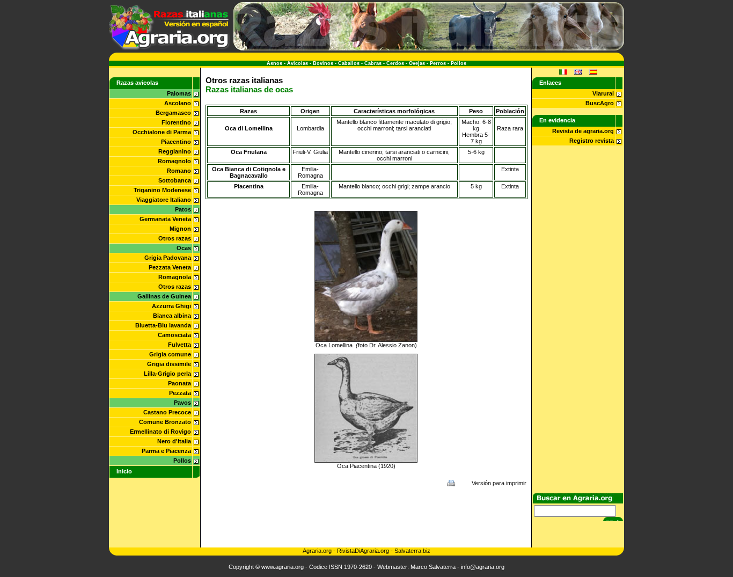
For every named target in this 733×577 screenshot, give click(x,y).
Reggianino (174, 151)
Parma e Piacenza (166, 451)
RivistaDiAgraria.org (364, 550)
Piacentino (176, 141)
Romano (179, 170)
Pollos (458, 63)
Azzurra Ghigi (171, 306)
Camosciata (174, 335)
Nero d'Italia (174, 441)
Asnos (274, 63)
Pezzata (180, 393)
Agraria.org (317, 550)
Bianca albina (172, 315)
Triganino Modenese (162, 190)
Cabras (373, 63)
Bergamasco (173, 112)
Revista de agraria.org (583, 131)
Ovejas (417, 63)
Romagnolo (174, 161)
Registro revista (591, 140)
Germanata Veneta (165, 219)
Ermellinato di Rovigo (160, 431)
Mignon (180, 228)
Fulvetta (179, 344)
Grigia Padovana (167, 257)
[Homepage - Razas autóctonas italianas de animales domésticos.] (169, 48)
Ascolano (177, 103)
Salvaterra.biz (412, 550)
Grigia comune (170, 354)
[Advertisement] (366, 517)
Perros (438, 63)
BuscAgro (599, 103)
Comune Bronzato (165, 422)
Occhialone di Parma (162, 132)
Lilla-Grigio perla (167, 373)
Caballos (349, 63)
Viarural (603, 93)
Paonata (179, 383)
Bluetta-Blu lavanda (163, 325)
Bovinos (323, 63)
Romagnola (174, 277)
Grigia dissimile (169, 364)
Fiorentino (176, 122)
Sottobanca (174, 180)
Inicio (124, 471)
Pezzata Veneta (170, 267)
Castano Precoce (167, 412)
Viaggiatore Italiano (163, 199)
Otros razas (174, 238)
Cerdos (395, 63)
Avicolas (297, 63)
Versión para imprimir (499, 483)
